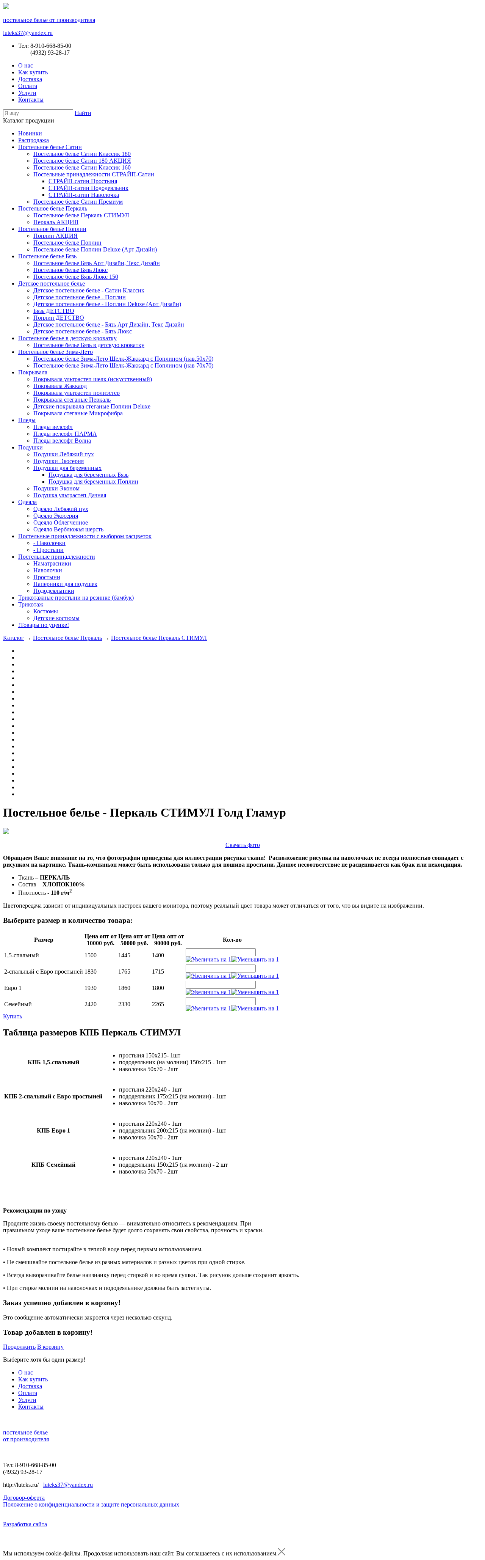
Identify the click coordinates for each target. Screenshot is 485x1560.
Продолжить (19, 1346)
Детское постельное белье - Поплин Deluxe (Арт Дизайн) (107, 304)
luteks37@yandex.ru (28, 33)
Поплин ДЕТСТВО (58, 317)
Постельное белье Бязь (47, 256)
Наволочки (47, 570)
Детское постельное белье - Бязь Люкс (82, 331)
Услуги (27, 93)
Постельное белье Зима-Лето (55, 352)
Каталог (13, 638)
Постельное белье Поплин (52, 229)
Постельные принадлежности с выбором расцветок (85, 536)
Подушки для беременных (67, 468)
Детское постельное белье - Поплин (79, 297)
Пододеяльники (53, 591)
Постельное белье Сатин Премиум (78, 201)
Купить (12, 1016)
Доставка (30, 79)
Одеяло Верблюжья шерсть (68, 529)
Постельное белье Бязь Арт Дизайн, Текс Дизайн (96, 263)
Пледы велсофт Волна (62, 440)
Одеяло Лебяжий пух (60, 509)
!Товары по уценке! (43, 625)
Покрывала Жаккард (60, 386)
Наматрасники (52, 563)
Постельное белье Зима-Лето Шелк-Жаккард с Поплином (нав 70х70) (123, 365)
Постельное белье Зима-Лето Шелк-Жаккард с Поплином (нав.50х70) (123, 358)
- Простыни (48, 550)
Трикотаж (30, 604)
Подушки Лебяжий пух (63, 454)
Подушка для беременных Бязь (88, 474)
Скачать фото (242, 845)
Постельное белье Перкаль (52, 208)
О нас (25, 65)
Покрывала (32, 372)
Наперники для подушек (65, 584)
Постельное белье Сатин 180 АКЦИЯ (82, 160)
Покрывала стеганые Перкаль (72, 399)
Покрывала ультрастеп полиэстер (76, 393)
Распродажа (33, 140)
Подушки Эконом (56, 488)
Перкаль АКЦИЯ (55, 222)
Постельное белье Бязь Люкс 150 (75, 276)
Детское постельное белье (51, 283)
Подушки (30, 447)
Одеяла (27, 502)
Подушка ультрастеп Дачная (69, 495)
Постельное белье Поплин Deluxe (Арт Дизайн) (95, 249)
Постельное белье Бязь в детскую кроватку (88, 345)
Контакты (31, 99)
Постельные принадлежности (56, 556)
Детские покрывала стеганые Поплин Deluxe (91, 406)
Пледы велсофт (53, 427)
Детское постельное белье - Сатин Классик (88, 290)
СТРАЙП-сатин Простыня (82, 181)
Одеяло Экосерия (55, 515)
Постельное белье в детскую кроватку (67, 338)
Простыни (46, 577)
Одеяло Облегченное (60, 522)
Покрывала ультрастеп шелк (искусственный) (92, 379)
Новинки (30, 133)
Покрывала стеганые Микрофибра (78, 413)
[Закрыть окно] (281, 1553)
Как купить (33, 72)
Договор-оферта (24, 1497)
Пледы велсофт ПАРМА (65, 433)
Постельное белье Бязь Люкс (70, 270)
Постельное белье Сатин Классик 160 (82, 167)
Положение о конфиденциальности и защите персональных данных (91, 1504)
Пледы (27, 420)
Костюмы (45, 611)
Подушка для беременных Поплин (93, 481)
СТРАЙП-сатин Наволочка (83, 195)
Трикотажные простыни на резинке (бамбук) (76, 597)
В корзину (50, 1346)
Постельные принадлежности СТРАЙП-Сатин (93, 174)
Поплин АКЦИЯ (55, 236)
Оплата (27, 86)
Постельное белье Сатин (50, 147)
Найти (83, 113)
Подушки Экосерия (58, 461)
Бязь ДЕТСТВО (53, 311)
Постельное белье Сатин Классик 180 (82, 154)
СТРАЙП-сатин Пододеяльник (88, 188)
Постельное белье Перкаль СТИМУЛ (81, 215)
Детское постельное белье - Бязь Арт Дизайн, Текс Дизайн (108, 324)
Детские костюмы (56, 618)
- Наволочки (49, 543)
